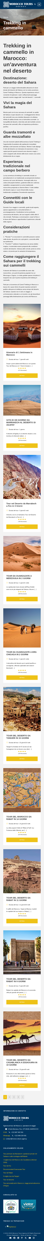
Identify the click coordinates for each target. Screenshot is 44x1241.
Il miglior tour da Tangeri (11, 1176)
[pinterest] (22, 1238)
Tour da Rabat (8, 1173)
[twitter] (26, 1238)
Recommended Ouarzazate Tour (14, 1169)
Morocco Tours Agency (19, 1233)
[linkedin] (18, 1238)
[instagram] (34, 1238)
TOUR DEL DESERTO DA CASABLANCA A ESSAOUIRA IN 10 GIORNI (21, 1062)
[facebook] (14, 1238)
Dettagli (22, 375)
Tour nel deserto (8, 1180)
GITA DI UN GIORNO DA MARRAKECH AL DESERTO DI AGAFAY (21, 422)
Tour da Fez (7, 1166)
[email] (10, 1238)
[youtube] (30, 1238)
